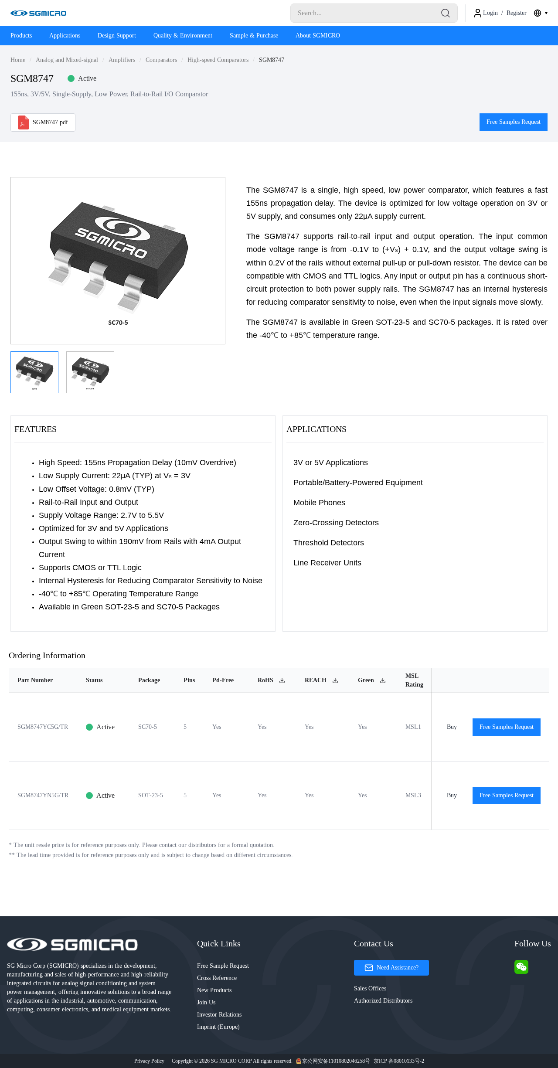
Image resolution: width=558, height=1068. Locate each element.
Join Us (206, 1002)
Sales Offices (370, 988)
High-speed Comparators (217, 60)
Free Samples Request (514, 122)
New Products (214, 990)
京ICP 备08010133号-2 (399, 1061)
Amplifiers (122, 60)
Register (517, 13)
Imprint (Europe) (218, 1027)
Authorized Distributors (383, 1000)
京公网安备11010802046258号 (336, 1061)
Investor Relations (219, 1014)
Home (17, 60)
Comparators (161, 60)
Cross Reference (217, 978)
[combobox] (541, 13)
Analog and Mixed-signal (67, 60)
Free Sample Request (223, 966)
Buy (452, 727)
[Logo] (38, 13)
